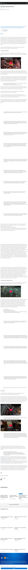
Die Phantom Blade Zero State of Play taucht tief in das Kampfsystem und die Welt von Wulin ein (23, 497)
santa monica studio (6, 475)
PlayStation (4, 3)
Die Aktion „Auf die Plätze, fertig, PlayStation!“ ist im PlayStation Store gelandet (4, 496)
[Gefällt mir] (17, 540)
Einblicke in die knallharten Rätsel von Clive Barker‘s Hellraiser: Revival (19, 539)
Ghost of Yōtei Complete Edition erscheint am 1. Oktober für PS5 (14, 496)
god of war (2, 475)
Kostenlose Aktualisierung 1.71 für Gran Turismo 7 (7, 527)
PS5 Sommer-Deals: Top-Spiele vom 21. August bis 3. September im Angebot (7, 517)
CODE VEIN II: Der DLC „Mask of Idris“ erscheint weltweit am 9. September (6, 539)
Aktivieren (14, 568)
